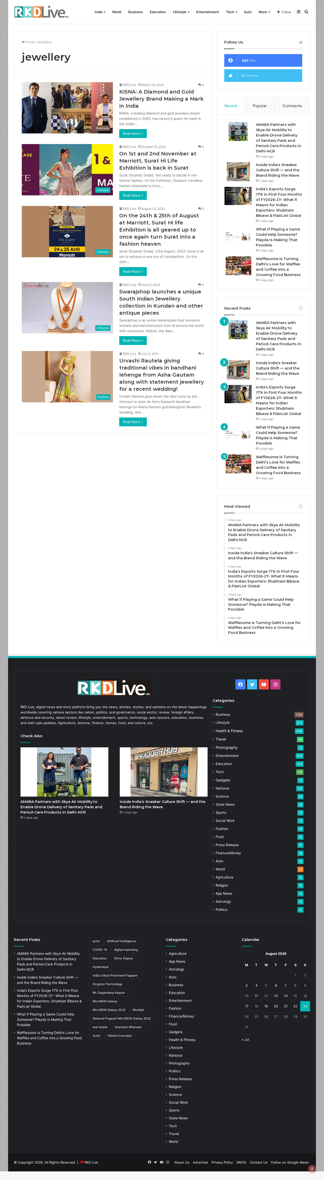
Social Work (225, 821)
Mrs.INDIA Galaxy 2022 (109, 1010)
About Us (181, 1162)
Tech (230, 12)
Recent (231, 105)
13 (276, 996)
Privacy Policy (222, 1162)
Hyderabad (100, 967)
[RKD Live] (41, 12)
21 (286, 1006)
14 (286, 996)
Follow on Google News (290, 1162)
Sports (221, 813)
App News (224, 893)
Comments (292, 105)
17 (246, 1006)
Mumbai (138, 1010)
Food (220, 837)
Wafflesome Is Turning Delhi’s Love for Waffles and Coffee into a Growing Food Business (49, 1038)
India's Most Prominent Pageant (115, 975)
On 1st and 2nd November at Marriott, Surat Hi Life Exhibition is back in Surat (157, 161)
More (263, 12)
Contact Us (259, 1162)
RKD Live (129, 85)
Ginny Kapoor (123, 958)
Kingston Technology (108, 984)
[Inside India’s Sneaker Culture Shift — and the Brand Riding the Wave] (238, 171)
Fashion (222, 829)
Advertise (200, 1162)
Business (135, 12)
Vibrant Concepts (119, 1035)
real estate (100, 1027)
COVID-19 (100, 950)
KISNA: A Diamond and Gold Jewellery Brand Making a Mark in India (161, 99)
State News (225, 804)
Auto (248, 12)
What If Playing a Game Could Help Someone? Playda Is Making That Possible (45, 1019)
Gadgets (223, 780)
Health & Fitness (229, 731)
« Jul (245, 1039)
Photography (227, 747)
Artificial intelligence (121, 941)
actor (96, 941)
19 (266, 1006)
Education (158, 12)
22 (295, 1006)
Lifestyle (179, 12)
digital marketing (126, 950)
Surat (96, 1035)
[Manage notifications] (312, 1169)
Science (222, 796)
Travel (221, 739)
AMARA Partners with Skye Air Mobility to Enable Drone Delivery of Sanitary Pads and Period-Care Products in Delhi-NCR (61, 807)
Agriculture (224, 877)
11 (256, 996)
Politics (221, 910)
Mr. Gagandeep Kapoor (109, 992)
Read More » (133, 133)
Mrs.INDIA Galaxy (105, 1001)
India (98, 12)
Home (30, 42)
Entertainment (207, 12)
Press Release (227, 845)
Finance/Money (228, 853)
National (222, 788)
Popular (260, 105)
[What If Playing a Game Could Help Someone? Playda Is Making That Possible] (238, 236)
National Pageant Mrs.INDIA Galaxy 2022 (122, 1018)
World (116, 12)
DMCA (241, 1162)
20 (276, 1006)
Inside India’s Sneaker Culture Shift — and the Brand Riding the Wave (277, 170)
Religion (222, 885)
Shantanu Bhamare (128, 1027)
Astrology (223, 901)
